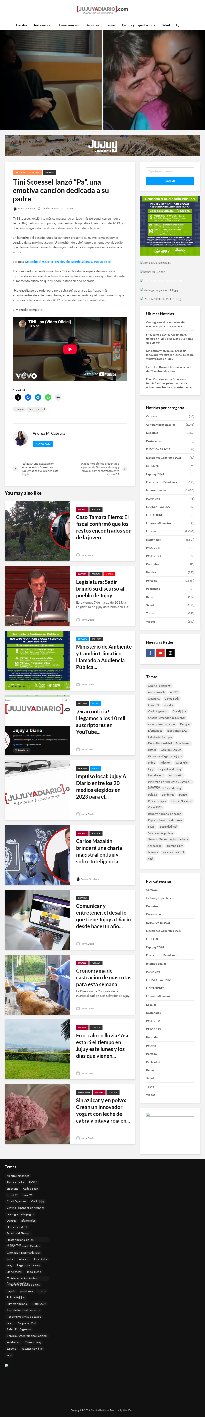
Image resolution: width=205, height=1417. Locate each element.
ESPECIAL (82, 639)
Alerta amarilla (156, 692)
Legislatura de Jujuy (170, 769)
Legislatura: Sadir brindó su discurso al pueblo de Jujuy (100, 589)
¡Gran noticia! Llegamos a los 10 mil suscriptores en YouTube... (100, 721)
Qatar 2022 (155, 807)
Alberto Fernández (159, 686)
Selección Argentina (160, 833)
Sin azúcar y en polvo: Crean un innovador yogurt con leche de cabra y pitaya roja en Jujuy (170, 355)
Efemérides (155, 730)
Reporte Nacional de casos (164, 814)
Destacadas (84, 1092)
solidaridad (155, 846)
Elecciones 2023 (177, 730)
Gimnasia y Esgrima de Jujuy (165, 756)
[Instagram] (170, 653)
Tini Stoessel (36, 409)
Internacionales (68, 25)
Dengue (185, 724)
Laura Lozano (87, 555)
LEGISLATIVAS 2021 (158, 507)
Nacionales (42, 25)
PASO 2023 (153, 556)
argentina (154, 698)
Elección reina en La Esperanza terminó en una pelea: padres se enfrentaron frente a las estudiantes (169, 383)
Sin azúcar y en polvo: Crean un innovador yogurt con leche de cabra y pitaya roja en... (103, 1110)
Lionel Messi (156, 775)
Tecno (110, 25)
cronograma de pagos (161, 724)
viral (150, 858)
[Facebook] (150, 653)
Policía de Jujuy (157, 801)
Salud (166, 25)
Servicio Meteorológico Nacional (168, 839)
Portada (49, 172)
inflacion (165, 762)
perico (183, 794)
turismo (153, 852)
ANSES (174, 692)
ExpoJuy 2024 (155, 474)
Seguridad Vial (168, 826)
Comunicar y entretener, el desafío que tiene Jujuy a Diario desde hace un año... (103, 916)
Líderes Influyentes (158, 523)
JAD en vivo (153, 498)
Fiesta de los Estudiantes (162, 482)
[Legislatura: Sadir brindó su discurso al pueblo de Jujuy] (37, 595)
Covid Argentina (158, 711)
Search (170, 180)
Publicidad (153, 589)
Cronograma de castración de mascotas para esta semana (104, 977)
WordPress (128, 1410)
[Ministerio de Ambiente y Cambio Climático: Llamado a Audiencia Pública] (37, 660)
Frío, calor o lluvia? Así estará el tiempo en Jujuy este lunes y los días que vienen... (102, 1045)
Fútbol (152, 750)
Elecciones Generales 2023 (163, 457)
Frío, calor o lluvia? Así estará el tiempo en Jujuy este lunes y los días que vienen (169, 338)
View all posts (43, 444)
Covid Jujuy (179, 711)
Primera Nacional (181, 801)
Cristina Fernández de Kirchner (166, 718)
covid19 (168, 705)
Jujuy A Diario (87, 619)
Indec (151, 762)
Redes (95, 703)
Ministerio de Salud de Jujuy (164, 788)
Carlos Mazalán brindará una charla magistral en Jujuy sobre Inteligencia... (99, 851)
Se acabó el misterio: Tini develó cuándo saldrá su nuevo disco (68, 262)
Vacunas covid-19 (173, 852)
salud (151, 826)
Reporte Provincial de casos (165, 820)
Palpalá (152, 794)
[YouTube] (160, 653)
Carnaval (152, 416)
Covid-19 (153, 705)
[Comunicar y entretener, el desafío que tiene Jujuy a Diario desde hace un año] (37, 919)
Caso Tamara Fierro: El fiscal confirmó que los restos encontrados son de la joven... (104, 527)
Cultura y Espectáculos (138, 25)
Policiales (152, 564)
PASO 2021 (153, 548)
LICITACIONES (155, 515)
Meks (106, 1410)
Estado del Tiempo (160, 737)
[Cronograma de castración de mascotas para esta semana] (37, 984)
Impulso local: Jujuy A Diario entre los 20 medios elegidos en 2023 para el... (101, 786)
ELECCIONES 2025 (158, 449)
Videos (109, 574)
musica (19, 409)
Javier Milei (182, 762)
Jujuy (151, 769)
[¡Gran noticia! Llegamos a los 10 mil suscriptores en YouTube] (37, 725)
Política (151, 572)
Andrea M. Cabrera (26, 208)
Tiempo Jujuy (175, 846)
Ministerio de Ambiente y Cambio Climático (168, 782)
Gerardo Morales (171, 750)
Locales (21, 25)
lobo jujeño (176, 775)
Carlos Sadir (172, 698)
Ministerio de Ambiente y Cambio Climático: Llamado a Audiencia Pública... (104, 656)
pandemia (168, 794)
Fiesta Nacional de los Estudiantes (169, 743)
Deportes (92, 25)
